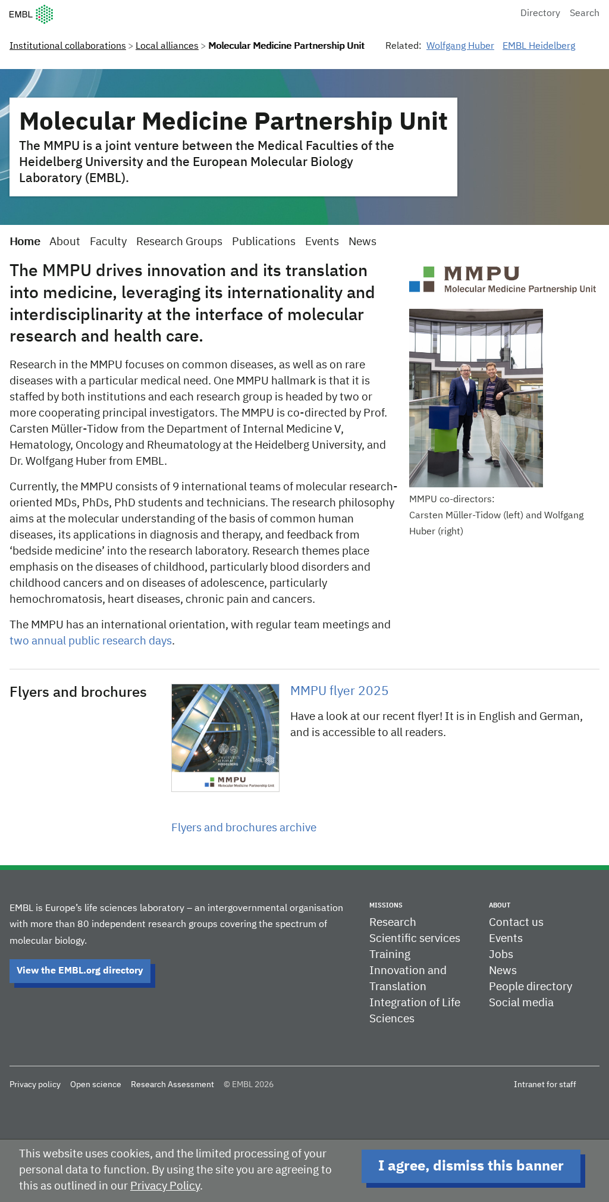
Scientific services (414, 938)
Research (392, 922)
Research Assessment (172, 1085)
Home (25, 242)
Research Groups (179, 242)
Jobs (501, 954)
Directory (540, 13)
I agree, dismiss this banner (471, 1166)
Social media (521, 1003)
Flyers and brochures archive (243, 828)
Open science (95, 1085)
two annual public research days (91, 641)
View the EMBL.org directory (80, 971)
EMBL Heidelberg (539, 46)
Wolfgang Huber (460, 46)
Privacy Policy (165, 1186)
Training (389, 954)
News (362, 242)
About (64, 242)
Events (322, 242)
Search (584, 13)
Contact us (516, 922)
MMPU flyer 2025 (339, 691)
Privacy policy (35, 1085)
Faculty (108, 242)
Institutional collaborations (68, 46)
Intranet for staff (545, 1085)
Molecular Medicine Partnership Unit (233, 122)
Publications (264, 242)
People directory (530, 987)
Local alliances (167, 46)
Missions (386, 905)
